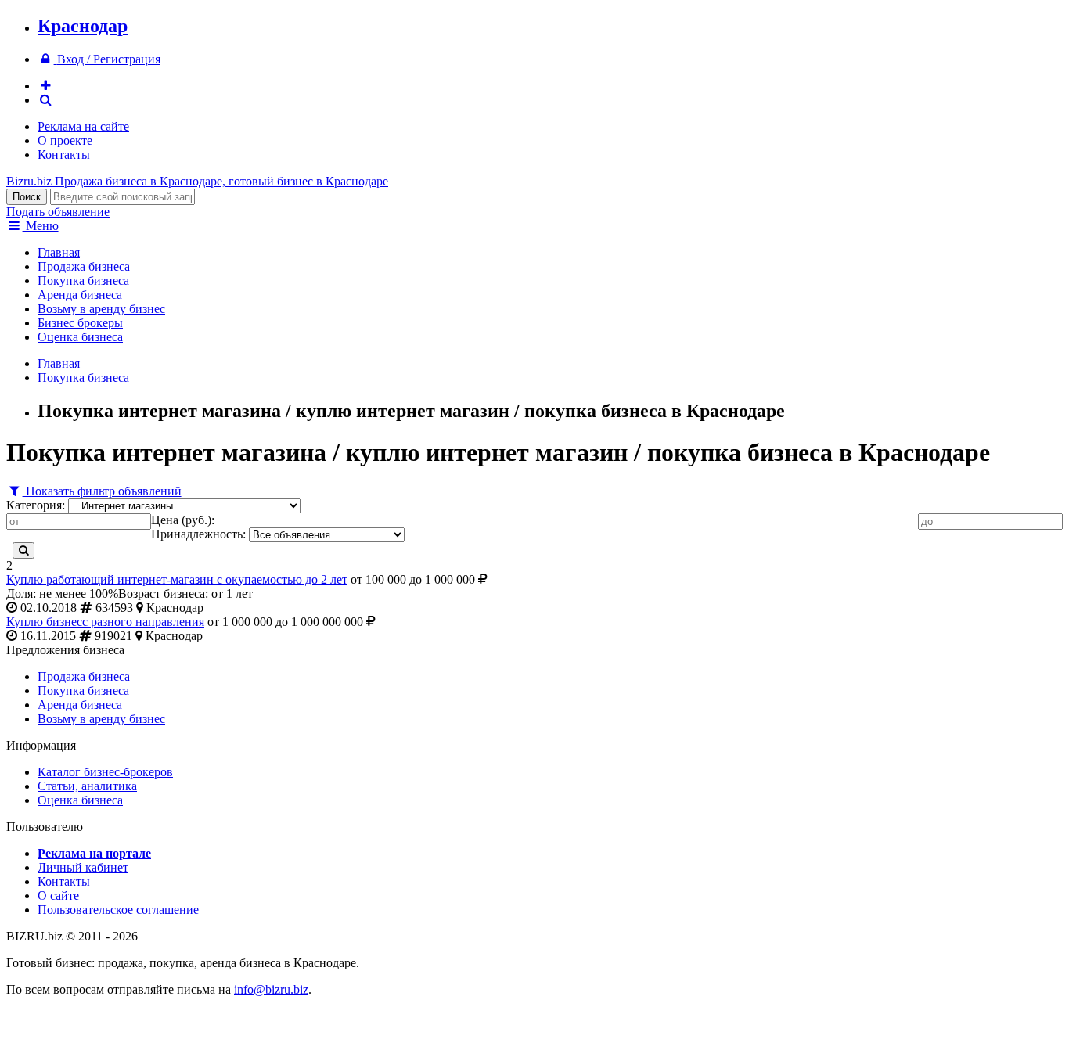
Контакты (64, 154)
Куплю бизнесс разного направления (105, 621)
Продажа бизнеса (84, 266)
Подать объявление (58, 211)
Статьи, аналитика (87, 786)
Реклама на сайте (83, 126)
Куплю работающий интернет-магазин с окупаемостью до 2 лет (176, 579)
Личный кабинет (83, 867)
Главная (59, 252)
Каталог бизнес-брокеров (105, 772)
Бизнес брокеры (80, 322)
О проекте (65, 140)
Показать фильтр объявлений (102, 491)
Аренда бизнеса (80, 294)
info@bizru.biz (271, 989)
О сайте (58, 895)
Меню (41, 225)
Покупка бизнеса (83, 280)
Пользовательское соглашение (118, 909)
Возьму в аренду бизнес (101, 308)
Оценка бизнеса (80, 336)
